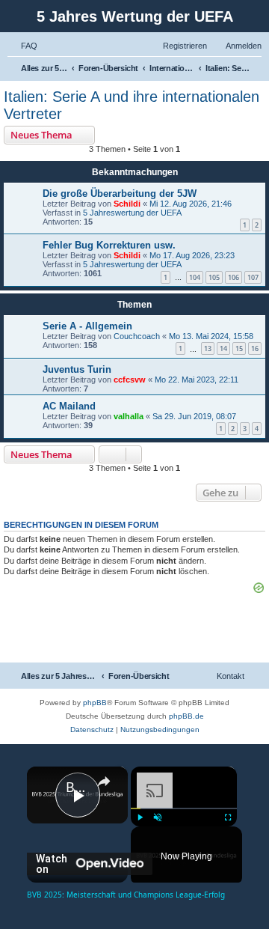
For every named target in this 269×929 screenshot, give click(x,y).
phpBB (95, 702)
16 (255, 348)
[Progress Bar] (184, 808)
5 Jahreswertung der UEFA (132, 212)
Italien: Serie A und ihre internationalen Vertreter (131, 105)
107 (253, 277)
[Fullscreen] (228, 817)
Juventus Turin (77, 369)
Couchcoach (137, 336)
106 (233, 277)
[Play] (140, 817)
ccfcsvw (130, 379)
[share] (104, 781)
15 (239, 348)
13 (207, 348)
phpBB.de (186, 716)
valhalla (128, 416)
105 (214, 277)
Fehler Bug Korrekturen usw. (109, 245)
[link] (47, 787)
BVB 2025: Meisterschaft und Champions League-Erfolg (77, 787)
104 (194, 277)
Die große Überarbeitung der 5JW (120, 193)
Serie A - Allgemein (87, 326)
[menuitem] (22, 46)
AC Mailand (69, 406)
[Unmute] (158, 817)
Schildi (127, 203)
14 (223, 348)
